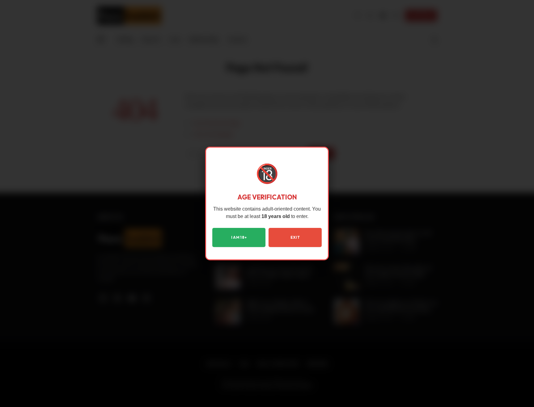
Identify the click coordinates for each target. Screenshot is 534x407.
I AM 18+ (239, 237)
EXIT (295, 237)
